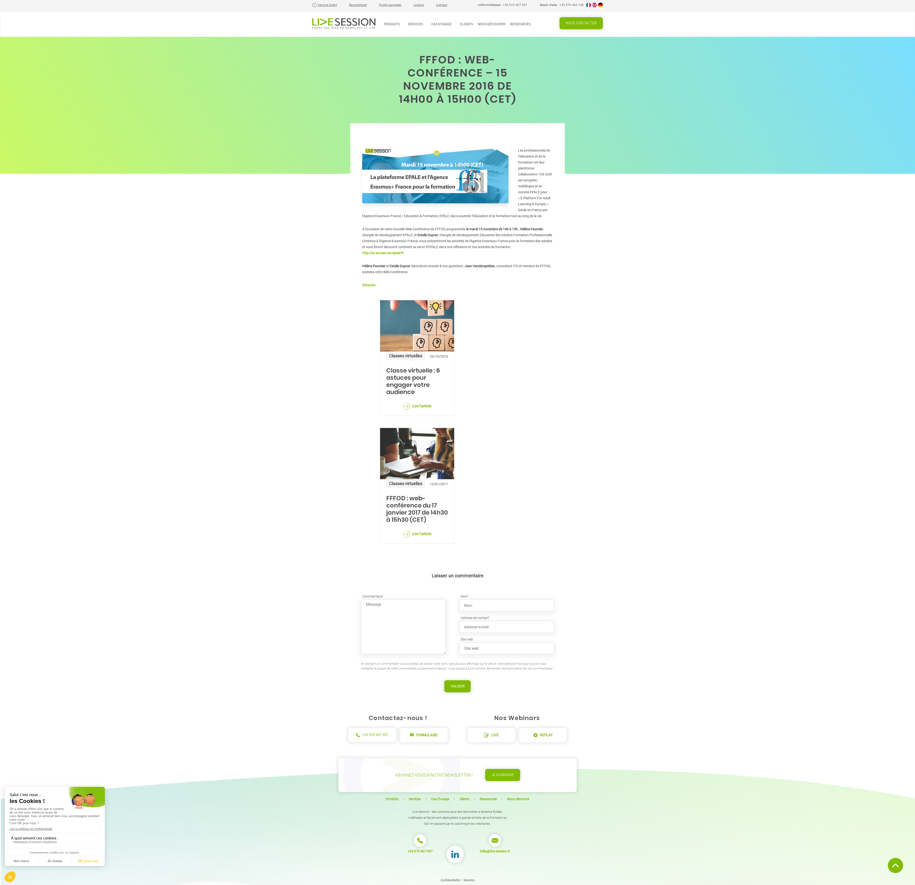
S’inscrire (369, 285)
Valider (458, 686)
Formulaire (427, 735)
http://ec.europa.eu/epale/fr (383, 253)
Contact (441, 5)
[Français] (588, 6)
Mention (469, 880)
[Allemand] (600, 6)
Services (416, 24)
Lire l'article (421, 406)
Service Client (327, 5)
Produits (392, 24)
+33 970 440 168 (571, 5)
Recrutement (358, 5)
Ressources (520, 24)
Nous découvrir (491, 24)
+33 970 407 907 (515, 5)
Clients (466, 24)
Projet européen (390, 5)
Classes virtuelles (405, 355)
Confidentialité (450, 880)
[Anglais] (594, 6)
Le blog (419, 5)
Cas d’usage (441, 24)
